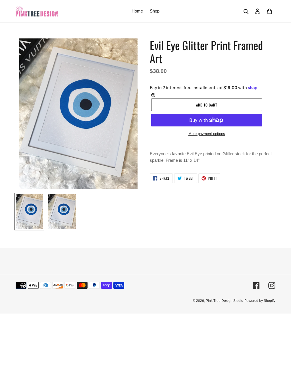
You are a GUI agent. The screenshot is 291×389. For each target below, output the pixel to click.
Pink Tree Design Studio (224, 301)
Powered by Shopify (259, 301)
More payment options (206, 134)
